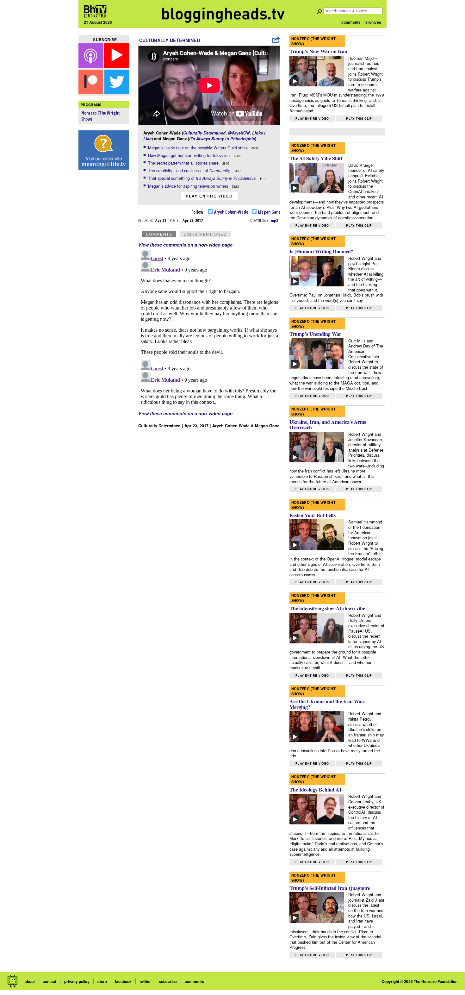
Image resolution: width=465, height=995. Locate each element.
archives (373, 22)
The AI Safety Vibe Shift (315, 158)
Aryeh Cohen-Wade (230, 212)
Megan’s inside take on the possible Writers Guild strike (198, 148)
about (30, 981)
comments (351, 22)
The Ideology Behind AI (315, 789)
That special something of (202, 178)
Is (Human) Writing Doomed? (321, 251)
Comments (159, 234)
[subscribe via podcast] (91, 66)
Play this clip (359, 118)
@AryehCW (239, 133)
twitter (145, 981)
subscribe (168, 981)
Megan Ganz (268, 212)
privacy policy (77, 981)
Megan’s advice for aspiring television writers (188, 186)
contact (49, 981)
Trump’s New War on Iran (318, 51)
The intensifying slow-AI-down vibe (327, 608)
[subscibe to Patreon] (90, 92)
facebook (123, 981)
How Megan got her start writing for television (189, 155)
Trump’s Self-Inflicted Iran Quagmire (329, 888)
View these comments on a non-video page (185, 244)
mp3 (274, 220)
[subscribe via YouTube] (116, 66)
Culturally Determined (169, 40)
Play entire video (209, 196)
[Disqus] (209, 326)
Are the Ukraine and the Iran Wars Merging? (327, 704)
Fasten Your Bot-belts (312, 515)
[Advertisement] (103, 272)
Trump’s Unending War (315, 333)
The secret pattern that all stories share (184, 163)
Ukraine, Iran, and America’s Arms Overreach (327, 424)
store (102, 981)
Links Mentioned (205, 234)
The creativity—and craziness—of (189, 170)
